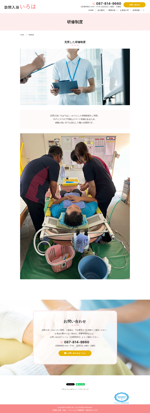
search (143, 10)
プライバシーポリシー (69, 389)
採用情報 (136, 10)
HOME (91, 10)
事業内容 (111, 10)
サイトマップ (84, 389)
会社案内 (101, 10)
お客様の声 (124, 10)
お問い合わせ (134, 5)
